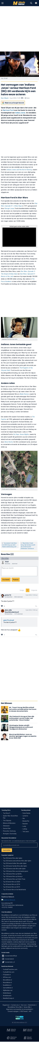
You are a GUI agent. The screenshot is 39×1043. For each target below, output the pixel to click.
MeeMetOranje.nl (8, 998)
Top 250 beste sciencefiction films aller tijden (17, 861)
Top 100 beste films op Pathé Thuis (14, 879)
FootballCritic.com (8, 972)
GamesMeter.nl (8, 988)
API (30, 1011)
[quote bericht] (36, 606)
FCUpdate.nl (7, 974)
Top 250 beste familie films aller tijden (15, 866)
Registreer (6, 1005)
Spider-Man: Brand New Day (10, 817)
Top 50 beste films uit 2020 (11, 882)
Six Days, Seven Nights (21, 434)
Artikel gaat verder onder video (19, 226)
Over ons (23, 1005)
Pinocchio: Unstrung (9, 831)
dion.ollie (8, 610)
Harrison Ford (8, 110)
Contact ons (15, 1005)
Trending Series (25, 810)
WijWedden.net (7, 990)
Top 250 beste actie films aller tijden (14, 868)
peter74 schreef (8, 620)
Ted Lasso (25, 831)
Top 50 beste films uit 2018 (11, 884)
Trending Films (6, 810)
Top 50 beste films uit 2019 (11, 887)
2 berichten (5, 558)
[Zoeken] (31, 3)
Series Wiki (27, 1007)
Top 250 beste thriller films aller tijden (14, 863)
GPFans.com (7, 977)
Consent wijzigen (13, 1011)
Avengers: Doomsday (9, 833)
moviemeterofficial (11, 956)
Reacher (25, 823)
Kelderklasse (7, 993)
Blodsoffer (25, 821)
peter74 (8, 595)
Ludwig (24, 829)
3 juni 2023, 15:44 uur (32, 595)
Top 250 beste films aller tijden (12, 858)
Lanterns (25, 816)
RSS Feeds (23, 1011)
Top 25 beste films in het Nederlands (14, 889)
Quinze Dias (6, 828)
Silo (23, 818)
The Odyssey (7, 820)
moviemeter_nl (10, 962)
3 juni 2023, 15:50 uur (32, 610)
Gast (7, 562)
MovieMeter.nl (7, 980)
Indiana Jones (20, 113)
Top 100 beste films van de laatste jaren (15, 871)
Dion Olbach (4, 98)
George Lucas (9, 208)
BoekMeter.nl (7, 985)
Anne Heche (9, 442)
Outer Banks (26, 813)
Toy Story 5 (6, 813)
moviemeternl (9, 959)
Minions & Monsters (9, 823)
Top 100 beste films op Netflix (12, 874)
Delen (28, 98)
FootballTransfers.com (10, 969)
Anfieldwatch (7, 995)
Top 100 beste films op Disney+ (13, 876)
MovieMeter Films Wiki (15, 1007)
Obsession (6, 826)
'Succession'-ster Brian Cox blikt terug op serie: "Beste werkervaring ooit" (9, 544)
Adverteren (31, 1005)
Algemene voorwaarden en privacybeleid (19, 1009)
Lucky (24, 826)
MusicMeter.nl (7, 982)
